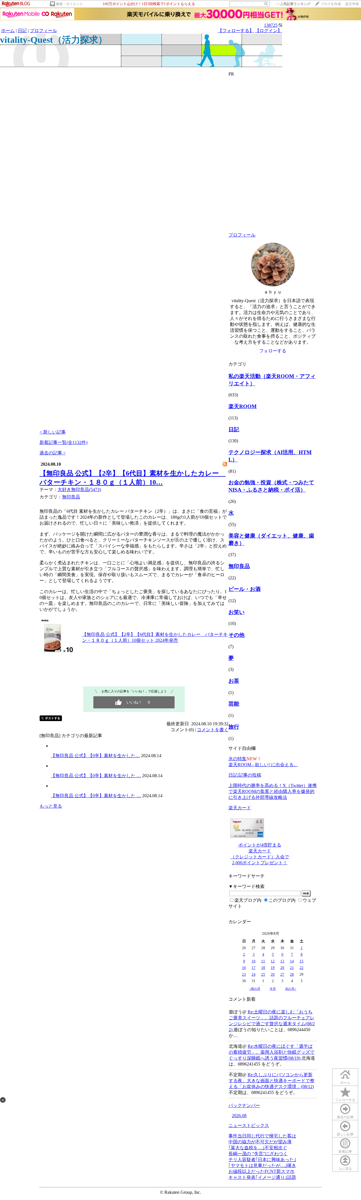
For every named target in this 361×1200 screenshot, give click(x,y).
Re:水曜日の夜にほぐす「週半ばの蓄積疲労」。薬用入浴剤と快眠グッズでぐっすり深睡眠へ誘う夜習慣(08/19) (271, 1052)
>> (293, 4)
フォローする (345, 1100)
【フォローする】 (236, 30)
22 (301, 967)
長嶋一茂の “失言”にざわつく (258, 1153)
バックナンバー (244, 1105)
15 (301, 961)
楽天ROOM (242, 406)
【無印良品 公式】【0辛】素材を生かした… (95, 755)
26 (273, 974)
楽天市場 (352, 4)
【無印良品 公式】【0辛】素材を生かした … (96, 775)
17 (254, 967)
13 (282, 961)
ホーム (8, 30)
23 (244, 974)
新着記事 (345, 1151)
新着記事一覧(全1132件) (63, 442)
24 (254, 974)
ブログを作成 (331, 4)
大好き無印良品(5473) (79, 489)
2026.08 (239, 1115)
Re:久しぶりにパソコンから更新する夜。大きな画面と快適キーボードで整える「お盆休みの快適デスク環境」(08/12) (271, 1080)
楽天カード (239, 807)
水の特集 (237, 758)
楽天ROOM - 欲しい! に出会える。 (263, 764)
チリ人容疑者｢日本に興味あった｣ (262, 1159)
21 (292, 967)
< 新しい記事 (52, 432)
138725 (271, 25)
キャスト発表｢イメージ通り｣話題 (262, 1177)
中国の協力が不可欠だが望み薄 (260, 1141)
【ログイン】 (268, 30)
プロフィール (43, 30)
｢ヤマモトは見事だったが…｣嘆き (262, 1165)
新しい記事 (345, 1134)
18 (263, 967)
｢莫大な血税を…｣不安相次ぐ (257, 1147)
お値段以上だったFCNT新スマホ (261, 1171)
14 (292, 961)
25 (263, 974)
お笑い (236, 612)
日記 (22, 30)
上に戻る (345, 1169)
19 (273, 967)
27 (282, 974)
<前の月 (254, 988)
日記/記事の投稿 (244, 775)
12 (273, 961)
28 (292, 974)
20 (282, 967)
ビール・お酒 (244, 589)
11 (263, 961)
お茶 (233, 681)
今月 (273, 988)
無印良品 (71, 496)
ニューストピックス (248, 1125)
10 (254, 961)
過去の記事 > (52, 452)
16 (244, 967)
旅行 (233, 727)
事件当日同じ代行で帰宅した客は (262, 1135)
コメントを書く (212, 729)
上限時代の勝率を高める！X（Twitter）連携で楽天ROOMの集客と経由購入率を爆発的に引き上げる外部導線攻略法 (272, 791)
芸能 (233, 704)
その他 (236, 635)
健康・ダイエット (69, 4)
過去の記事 (345, 1117)
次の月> (290, 988)
